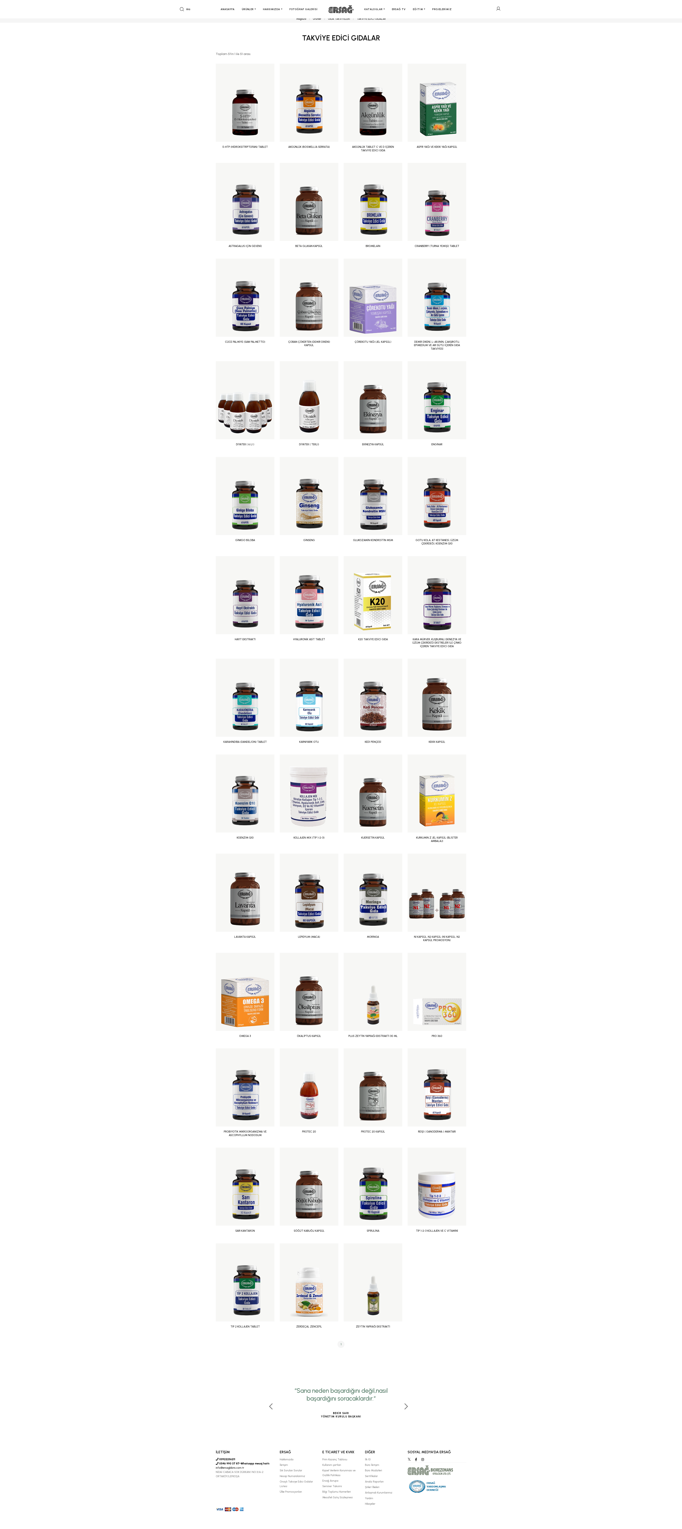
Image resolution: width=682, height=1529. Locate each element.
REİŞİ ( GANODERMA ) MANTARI (437, 1131)
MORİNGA (373, 936)
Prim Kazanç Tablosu (334, 1459)
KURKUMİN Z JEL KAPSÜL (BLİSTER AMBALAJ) (437, 839)
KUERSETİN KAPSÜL (373, 837)
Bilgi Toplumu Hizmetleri (336, 1491)
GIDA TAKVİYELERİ (339, 18)
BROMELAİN (373, 246)
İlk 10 (368, 1459)
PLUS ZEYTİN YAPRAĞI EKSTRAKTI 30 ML (373, 1036)
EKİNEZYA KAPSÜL (373, 444)
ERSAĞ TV (399, 9)
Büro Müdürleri (373, 1470)
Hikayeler (370, 1503)
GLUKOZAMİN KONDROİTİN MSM (373, 540)
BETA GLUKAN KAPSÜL (309, 246)
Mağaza (301, 18)
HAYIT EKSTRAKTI (245, 639)
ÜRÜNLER (248, 9)
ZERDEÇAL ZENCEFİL (309, 1326)
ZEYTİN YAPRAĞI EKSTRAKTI (373, 1326)
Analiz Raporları (374, 1481)
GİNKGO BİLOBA (245, 540)
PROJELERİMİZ (442, 9)
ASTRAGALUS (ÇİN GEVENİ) (245, 246)
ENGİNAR (436, 444)
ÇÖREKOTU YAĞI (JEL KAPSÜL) (373, 341)
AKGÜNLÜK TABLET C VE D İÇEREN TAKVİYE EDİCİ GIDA (373, 148)
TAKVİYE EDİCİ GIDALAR (371, 18)
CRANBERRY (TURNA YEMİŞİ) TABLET (437, 246)
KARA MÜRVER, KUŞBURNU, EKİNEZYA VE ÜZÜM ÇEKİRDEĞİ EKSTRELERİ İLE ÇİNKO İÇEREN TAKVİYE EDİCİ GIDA (436, 643)
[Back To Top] (672, 1507)
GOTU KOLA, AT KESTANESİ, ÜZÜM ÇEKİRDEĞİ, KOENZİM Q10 (437, 542)
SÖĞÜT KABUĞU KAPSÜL (309, 1230)
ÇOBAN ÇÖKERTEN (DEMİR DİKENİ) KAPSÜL (309, 343)
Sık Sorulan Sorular (291, 1470)
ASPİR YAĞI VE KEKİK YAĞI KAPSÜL (437, 146)
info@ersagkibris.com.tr (230, 1467)
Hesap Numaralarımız (292, 1476)
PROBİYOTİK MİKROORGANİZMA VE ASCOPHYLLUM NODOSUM (245, 1133)
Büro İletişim (372, 1465)
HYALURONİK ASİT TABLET (309, 639)
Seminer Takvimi (332, 1486)
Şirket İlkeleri (372, 1487)
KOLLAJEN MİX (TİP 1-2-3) (309, 837)
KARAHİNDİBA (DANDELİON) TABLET (245, 741)
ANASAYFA (228, 9)
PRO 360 (437, 1036)
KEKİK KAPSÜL (437, 741)
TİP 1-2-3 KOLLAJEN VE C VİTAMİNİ (437, 1230)
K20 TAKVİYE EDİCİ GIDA (373, 639)
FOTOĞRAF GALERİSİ (303, 9)
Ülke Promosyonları (291, 1491)
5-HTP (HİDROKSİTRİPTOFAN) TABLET (245, 146)
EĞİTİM (418, 9)
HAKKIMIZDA (271, 9)
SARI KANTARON (245, 1230)
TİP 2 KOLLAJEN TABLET (245, 1326)
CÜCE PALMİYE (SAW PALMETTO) (245, 341)
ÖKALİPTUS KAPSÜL (309, 1036)
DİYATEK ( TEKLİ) (309, 444)
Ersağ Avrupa (330, 1480)
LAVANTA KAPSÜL (245, 936)
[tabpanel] (341, 1405)
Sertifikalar (371, 1476)
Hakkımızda (286, 1459)
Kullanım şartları (331, 1465)
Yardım (369, 1498)
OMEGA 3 (245, 1036)
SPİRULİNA (373, 1230)
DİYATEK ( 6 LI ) (245, 444)
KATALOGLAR (373, 9)
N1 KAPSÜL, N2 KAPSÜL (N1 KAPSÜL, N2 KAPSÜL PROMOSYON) (437, 938)
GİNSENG (309, 540)
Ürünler (317, 18)
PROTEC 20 (309, 1131)
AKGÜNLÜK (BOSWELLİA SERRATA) (309, 146)
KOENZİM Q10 (245, 837)
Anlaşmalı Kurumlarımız (378, 1492)
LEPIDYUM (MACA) (309, 936)
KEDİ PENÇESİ (373, 741)
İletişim (284, 1465)
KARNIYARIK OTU (309, 741)
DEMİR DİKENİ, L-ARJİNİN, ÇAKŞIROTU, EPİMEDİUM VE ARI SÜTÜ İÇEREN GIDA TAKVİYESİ (437, 345)
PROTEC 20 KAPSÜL (373, 1131)
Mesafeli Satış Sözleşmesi (337, 1497)
